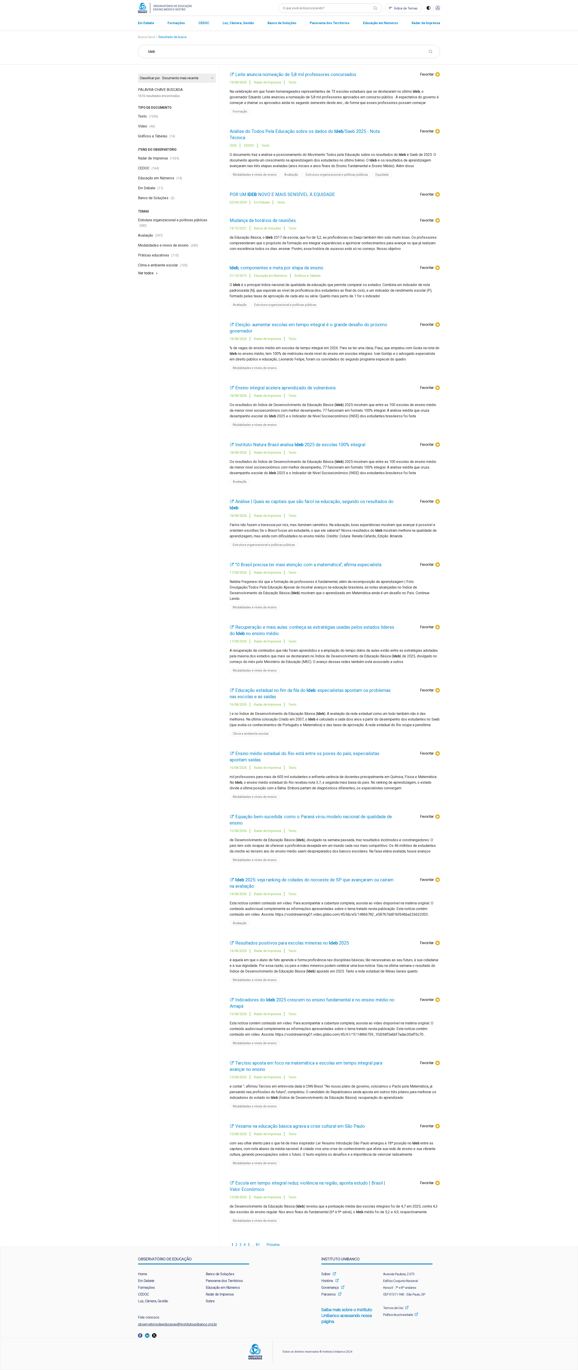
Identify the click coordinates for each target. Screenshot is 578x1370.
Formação (240, 111)
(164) (155, 168)
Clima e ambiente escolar (163, 265)
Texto (148, 116)
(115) (175, 255)
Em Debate (150, 188)
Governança (329, 1287)
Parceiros (328, 1294)
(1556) (153, 116)
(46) (152, 126)
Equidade (382, 174)
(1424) (174, 158)
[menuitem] (146, 23)
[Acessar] (438, 8)
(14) (172, 136)
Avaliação (150, 235)
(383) (194, 245)
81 (258, 1245)
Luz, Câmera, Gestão (153, 1301)
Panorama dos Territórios (224, 1281)
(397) (159, 235)
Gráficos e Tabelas (156, 136)
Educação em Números (160, 178)
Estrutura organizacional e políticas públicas (337, 174)
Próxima (273, 1245)
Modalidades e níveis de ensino (168, 245)
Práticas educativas (158, 255)
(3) (172, 198)
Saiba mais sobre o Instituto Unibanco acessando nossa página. (346, 1315)
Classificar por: (150, 78)
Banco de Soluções (156, 198)
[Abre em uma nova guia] (141, 1335)
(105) (184, 265)
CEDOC (148, 168)
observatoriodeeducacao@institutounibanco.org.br (177, 1324)
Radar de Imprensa (158, 158)
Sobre (210, 1301)
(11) (160, 188)
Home (142, 1274)
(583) (143, 225)
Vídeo (146, 126)
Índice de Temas (405, 8)
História (327, 1281)
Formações (146, 1287)
